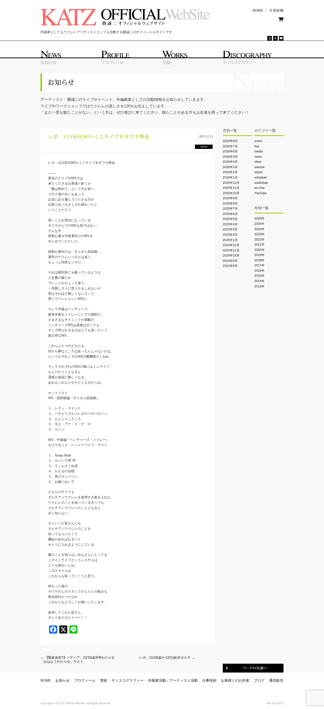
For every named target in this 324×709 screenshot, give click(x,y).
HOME (45, 680)
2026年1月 (230, 177)
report (258, 172)
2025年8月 (230, 203)
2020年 (259, 250)
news (258, 157)
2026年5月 (230, 157)
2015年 (259, 276)
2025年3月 (230, 229)
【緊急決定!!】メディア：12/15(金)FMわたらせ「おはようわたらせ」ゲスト (77, 659)
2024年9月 (230, 261)
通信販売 (276, 680)
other (257, 162)
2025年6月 (230, 214)
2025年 (259, 224)
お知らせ (62, 680)
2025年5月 (230, 219)
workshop (261, 183)
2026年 (259, 218)
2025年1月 (230, 240)
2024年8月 (230, 266)
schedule (260, 177)
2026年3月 (230, 167)
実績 (103, 680)
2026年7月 (230, 146)
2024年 (259, 229)
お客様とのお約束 (235, 680)
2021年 (259, 244)
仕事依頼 (209, 680)
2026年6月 (230, 151)
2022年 (259, 239)
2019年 (259, 255)
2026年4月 (230, 162)
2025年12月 (231, 183)
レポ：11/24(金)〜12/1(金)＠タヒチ (167, 657)
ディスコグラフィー (128, 680)
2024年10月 (231, 255)
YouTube (260, 193)
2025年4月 (230, 224)
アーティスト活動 (183, 680)
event (258, 141)
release (259, 167)
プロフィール (84, 680)
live (256, 146)
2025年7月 (230, 208)
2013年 (259, 286)
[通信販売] (281, 21)
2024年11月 (231, 250)
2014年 (259, 281)
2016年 (259, 270)
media (258, 151)
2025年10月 (231, 193)
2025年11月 (231, 188)
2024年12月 (231, 245)
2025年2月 (230, 235)
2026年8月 (230, 141)
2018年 (259, 260)
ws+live (259, 188)
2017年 (259, 265)
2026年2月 (230, 172)
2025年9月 (230, 198)
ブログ (259, 680)
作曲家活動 (157, 680)
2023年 (259, 234)
